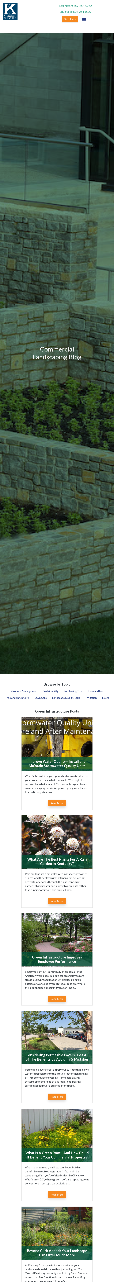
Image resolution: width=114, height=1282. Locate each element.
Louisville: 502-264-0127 (76, 11)
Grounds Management (24, 691)
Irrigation (91, 697)
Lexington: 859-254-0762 (75, 5)
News (105, 697)
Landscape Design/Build (66, 697)
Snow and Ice (95, 691)
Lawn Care (40, 697)
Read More (57, 803)
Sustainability (50, 691)
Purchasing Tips (73, 691)
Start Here (70, 19)
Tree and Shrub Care (17, 697)
